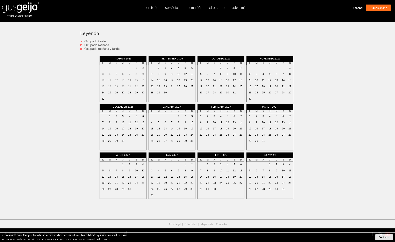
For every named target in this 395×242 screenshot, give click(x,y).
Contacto (221, 224)
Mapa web (207, 224)
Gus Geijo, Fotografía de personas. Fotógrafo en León (20, 9)
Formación (194, 7)
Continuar (384, 237)
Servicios (172, 7)
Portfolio (151, 7)
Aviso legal (175, 224)
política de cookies (100, 239)
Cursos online (378, 7)
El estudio (217, 7)
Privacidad (191, 224)
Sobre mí (238, 7)
